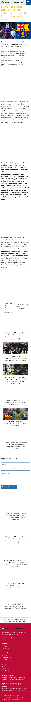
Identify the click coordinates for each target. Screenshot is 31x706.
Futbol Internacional (7, 660)
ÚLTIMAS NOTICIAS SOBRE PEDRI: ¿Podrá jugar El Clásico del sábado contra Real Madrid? (22, 308)
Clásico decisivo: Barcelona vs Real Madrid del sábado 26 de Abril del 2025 (14, 695)
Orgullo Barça (5, 648)
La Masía (4, 662)
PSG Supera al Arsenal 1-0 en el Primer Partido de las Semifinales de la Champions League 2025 (14, 684)
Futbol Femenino (6, 657)
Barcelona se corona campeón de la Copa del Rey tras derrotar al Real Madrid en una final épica (14, 690)
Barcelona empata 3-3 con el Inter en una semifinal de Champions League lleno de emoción (14, 679)
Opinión (4, 668)
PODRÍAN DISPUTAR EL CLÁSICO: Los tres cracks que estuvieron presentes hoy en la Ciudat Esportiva (8, 308)
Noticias (4, 666)
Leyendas (4, 664)
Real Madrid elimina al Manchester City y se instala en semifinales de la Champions (14, 698)
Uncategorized (6, 670)
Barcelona (4, 655)
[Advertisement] (15, 83)
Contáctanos (5, 646)
